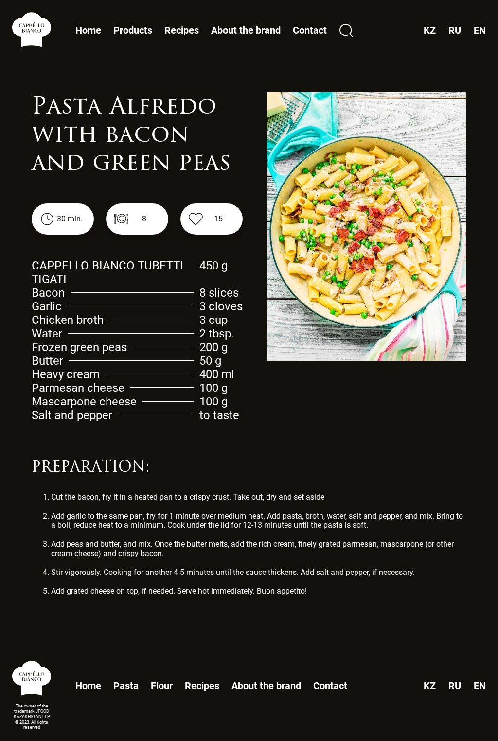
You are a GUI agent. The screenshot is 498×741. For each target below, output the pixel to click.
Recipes (181, 30)
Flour (162, 685)
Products (132, 30)
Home (88, 30)
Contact (310, 30)
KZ (430, 685)
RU (454, 685)
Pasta (126, 685)
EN (480, 685)
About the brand (246, 30)
